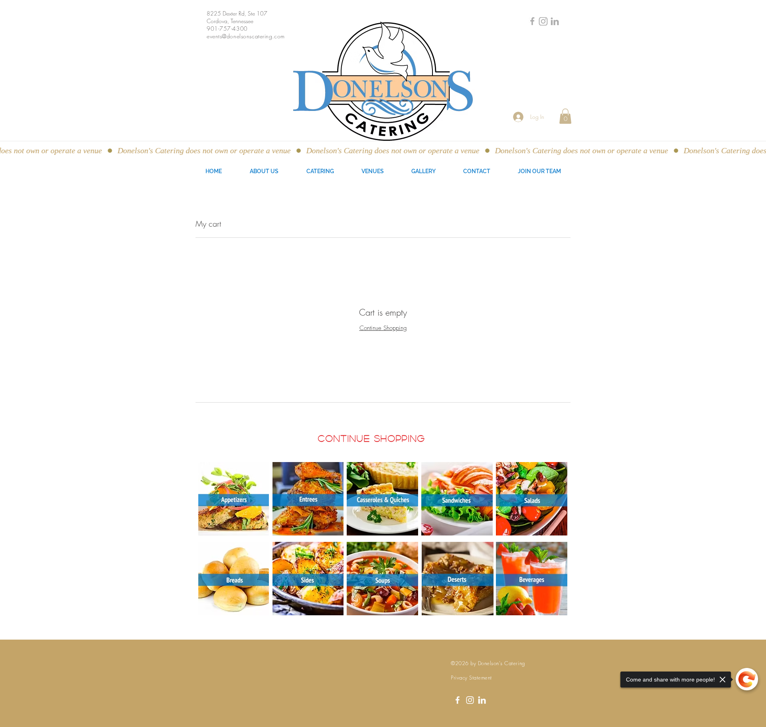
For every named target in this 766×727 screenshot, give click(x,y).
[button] (565, 116)
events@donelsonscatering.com (246, 36)
